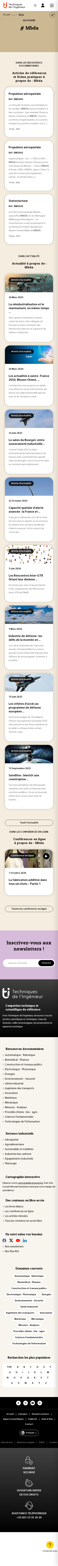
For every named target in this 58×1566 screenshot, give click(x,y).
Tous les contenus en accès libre (23, 1221)
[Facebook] (4, 1240)
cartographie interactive (30, 1183)
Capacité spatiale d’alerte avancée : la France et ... (26, 509)
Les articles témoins (16, 1216)
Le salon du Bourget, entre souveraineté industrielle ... (27, 442)
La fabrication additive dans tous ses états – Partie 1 (28, 882)
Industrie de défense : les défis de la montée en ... (25, 638)
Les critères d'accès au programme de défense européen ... (25, 707)
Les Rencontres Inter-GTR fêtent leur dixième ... (26, 577)
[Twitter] (11, 1240)
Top (9, 1367)
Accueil (6, 15)
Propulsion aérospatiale (25, 94)
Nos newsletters (14, 1246)
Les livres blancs (14, 1206)
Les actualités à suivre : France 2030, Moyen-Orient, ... (29, 378)
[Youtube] (18, 1240)
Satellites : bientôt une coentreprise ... (24, 777)
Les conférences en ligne (19, 1211)
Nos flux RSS (12, 1251)
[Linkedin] (25, 1240)
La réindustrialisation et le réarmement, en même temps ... (29, 308)
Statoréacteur (18, 201)
